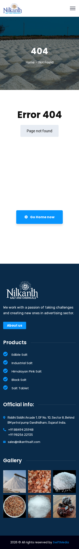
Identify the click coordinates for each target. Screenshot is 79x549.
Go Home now (42, 217)
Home (30, 62)
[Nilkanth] (12, 8)
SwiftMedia (61, 542)
